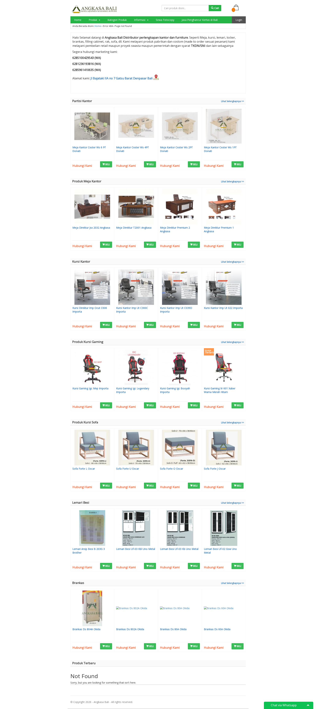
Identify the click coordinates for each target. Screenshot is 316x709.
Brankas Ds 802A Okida (130, 629)
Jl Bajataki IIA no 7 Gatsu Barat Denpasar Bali (122, 78)
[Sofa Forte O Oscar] (180, 448)
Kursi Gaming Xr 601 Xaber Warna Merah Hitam (219, 390)
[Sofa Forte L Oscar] (92, 448)
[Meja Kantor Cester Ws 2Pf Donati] (180, 126)
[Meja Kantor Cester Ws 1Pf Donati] (224, 126)
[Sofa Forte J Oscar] (224, 448)
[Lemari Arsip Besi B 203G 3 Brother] (92, 528)
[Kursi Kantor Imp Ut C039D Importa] (180, 287)
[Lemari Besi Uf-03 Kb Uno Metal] (180, 528)
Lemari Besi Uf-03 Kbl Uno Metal (135, 549)
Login (239, 20)
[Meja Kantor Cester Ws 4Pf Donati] (136, 126)
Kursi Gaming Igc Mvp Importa (90, 388)
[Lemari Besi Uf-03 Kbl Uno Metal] (136, 528)
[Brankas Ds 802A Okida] (136, 608)
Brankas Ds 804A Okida (86, 629)
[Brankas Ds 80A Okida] (180, 608)
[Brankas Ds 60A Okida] (224, 608)
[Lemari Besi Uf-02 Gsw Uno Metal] (224, 528)
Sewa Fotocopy (165, 20)
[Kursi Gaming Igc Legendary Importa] (136, 367)
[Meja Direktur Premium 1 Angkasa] (224, 207)
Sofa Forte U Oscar (127, 468)
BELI (107, 164)
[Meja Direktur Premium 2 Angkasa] (180, 207)
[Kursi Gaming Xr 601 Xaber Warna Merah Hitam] (224, 367)
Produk (93, 20)
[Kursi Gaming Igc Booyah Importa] (180, 367)
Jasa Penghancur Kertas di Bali (200, 20)
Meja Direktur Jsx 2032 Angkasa (91, 227)
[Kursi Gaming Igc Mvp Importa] (92, 367)
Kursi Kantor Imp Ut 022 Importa (223, 308)
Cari (216, 8)
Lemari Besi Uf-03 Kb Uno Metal (179, 549)
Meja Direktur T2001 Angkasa (133, 227)
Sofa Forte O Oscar (171, 468)
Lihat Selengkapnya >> (232, 101)
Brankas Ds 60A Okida (217, 629)
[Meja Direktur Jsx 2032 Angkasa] (92, 207)
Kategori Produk (117, 20)
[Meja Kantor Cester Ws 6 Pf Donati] (92, 126)
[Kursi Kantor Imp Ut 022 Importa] (224, 287)
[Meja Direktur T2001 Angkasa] (136, 207)
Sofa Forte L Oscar (83, 468)
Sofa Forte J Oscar (215, 468)
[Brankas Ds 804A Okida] (92, 608)
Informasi (140, 20)
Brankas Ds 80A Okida (173, 629)
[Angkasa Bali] (94, 9)
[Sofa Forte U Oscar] (136, 448)
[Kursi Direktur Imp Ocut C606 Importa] (92, 287)
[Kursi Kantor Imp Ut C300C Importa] (136, 287)
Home (77, 20)
